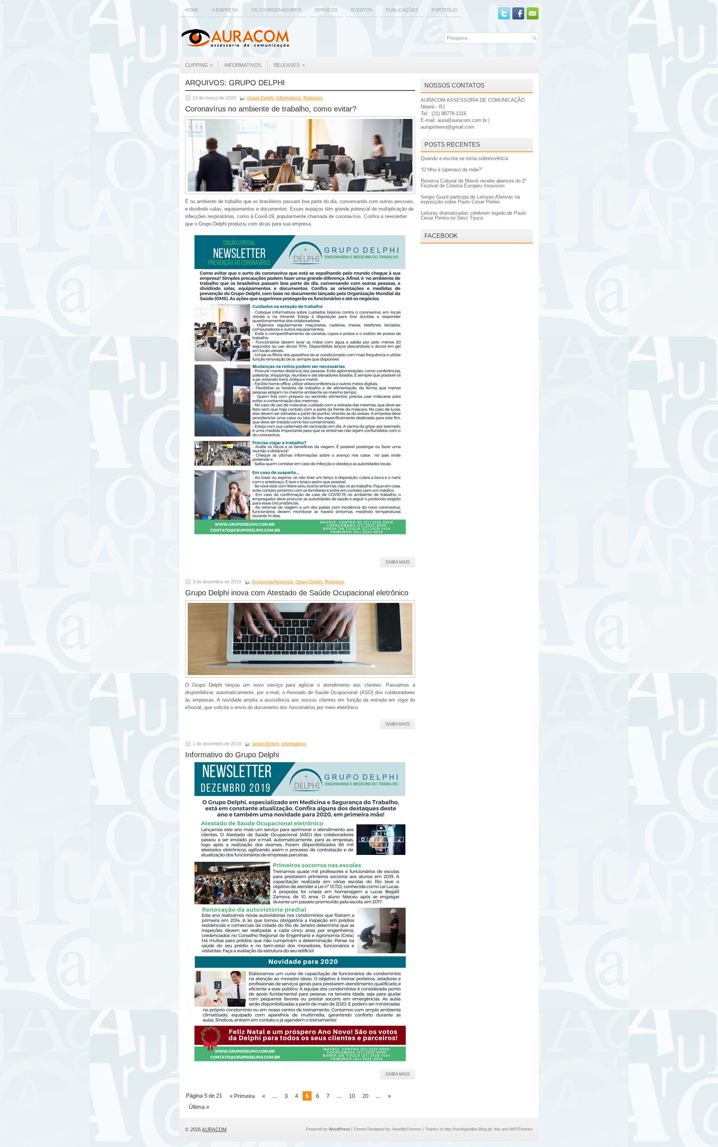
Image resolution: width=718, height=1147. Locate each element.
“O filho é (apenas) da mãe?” (451, 169)
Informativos (242, 65)
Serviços (326, 10)
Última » (199, 1107)
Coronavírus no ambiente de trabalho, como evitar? (270, 109)
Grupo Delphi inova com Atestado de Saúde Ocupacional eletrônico (296, 593)
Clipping (199, 65)
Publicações (402, 10)
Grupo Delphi (260, 98)
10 (352, 1096)
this (497, 1129)
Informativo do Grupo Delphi (232, 755)
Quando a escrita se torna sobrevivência (464, 158)
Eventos (361, 10)
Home (192, 10)
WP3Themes (521, 1129)
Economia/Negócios (272, 582)
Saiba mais (397, 562)
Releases (289, 65)
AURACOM (214, 1129)
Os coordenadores (276, 10)
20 (365, 1096)
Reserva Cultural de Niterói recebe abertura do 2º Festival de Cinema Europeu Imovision (474, 183)
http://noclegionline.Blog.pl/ (468, 1129)
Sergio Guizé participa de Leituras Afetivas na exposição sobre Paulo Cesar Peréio (470, 199)
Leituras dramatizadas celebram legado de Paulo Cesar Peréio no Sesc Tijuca (473, 215)
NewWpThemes (406, 1129)
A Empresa (225, 10)
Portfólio (444, 10)
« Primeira (242, 1096)
